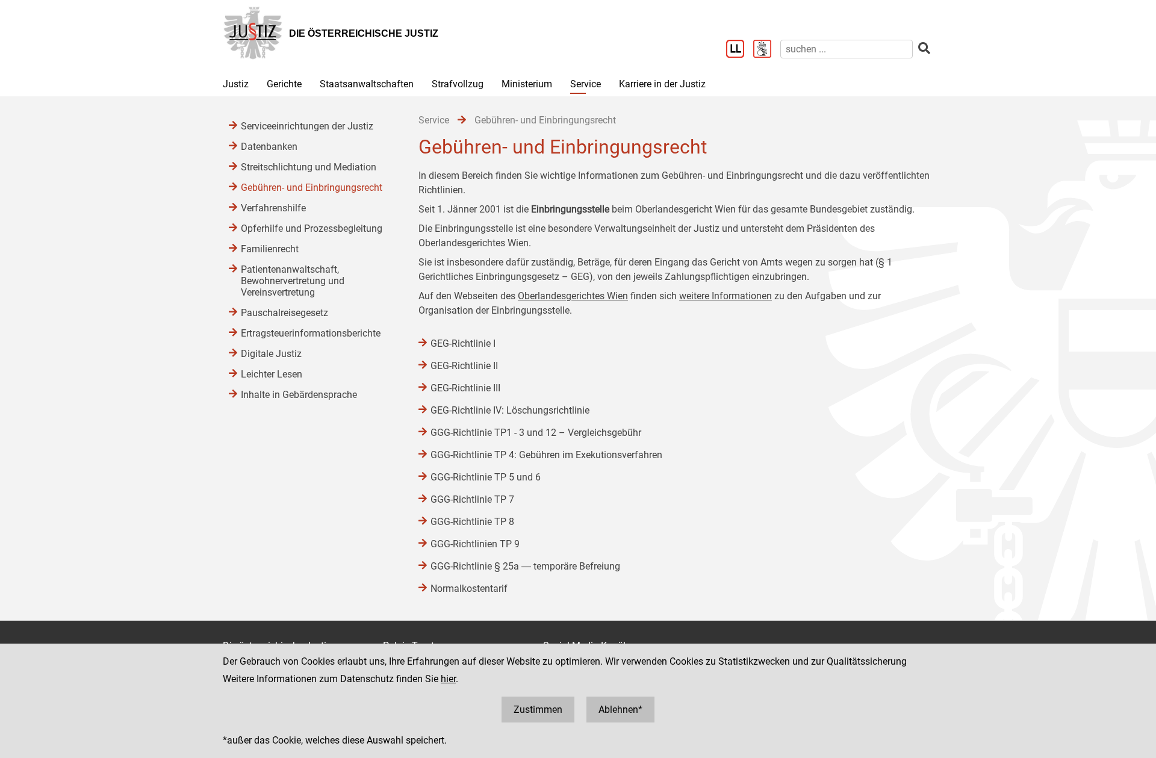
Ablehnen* (620, 709)
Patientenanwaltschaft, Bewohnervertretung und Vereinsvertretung (292, 281)
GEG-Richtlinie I (463, 343)
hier (448, 679)
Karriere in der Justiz (662, 84)
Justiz (236, 84)
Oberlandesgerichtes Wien (573, 296)
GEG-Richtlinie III (465, 388)
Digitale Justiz (271, 353)
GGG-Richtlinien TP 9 (475, 544)
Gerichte (284, 84)
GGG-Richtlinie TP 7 (472, 499)
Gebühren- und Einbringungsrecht (311, 187)
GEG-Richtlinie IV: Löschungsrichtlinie (509, 410)
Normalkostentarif (469, 588)
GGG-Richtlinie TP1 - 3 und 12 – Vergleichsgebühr (535, 432)
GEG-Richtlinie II (464, 365)
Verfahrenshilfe (273, 208)
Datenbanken (269, 146)
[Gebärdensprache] (766, 50)
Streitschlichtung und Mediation (308, 167)
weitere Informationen (725, 296)
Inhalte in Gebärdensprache (299, 394)
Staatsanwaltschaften (367, 84)
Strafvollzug (457, 84)
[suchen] (924, 48)
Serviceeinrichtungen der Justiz (307, 126)
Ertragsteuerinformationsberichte (311, 333)
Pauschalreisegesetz (284, 312)
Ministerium (527, 84)
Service (585, 84)
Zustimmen (538, 709)
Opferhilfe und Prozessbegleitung (311, 228)
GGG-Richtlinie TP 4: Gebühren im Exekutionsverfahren (546, 455)
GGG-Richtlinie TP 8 (472, 521)
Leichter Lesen (271, 374)
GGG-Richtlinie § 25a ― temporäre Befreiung (525, 566)
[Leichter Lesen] (739, 50)
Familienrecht (270, 249)
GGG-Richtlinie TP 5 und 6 (485, 477)
